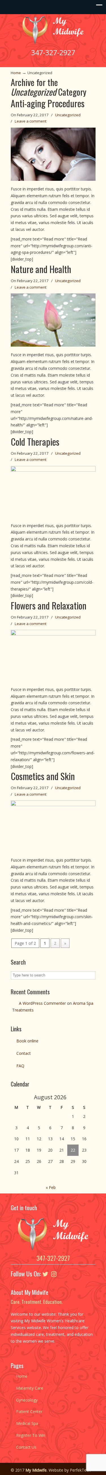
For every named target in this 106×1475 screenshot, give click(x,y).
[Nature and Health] (53, 345)
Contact (23, 1053)
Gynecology (27, 1400)
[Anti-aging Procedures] (53, 179)
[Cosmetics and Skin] (53, 804)
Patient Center (29, 1411)
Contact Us (26, 1447)
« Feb (51, 1187)
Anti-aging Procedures (48, 103)
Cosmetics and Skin (43, 776)
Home (16, 72)
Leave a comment (30, 121)
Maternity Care (29, 1388)
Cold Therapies (35, 441)
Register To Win (30, 1435)
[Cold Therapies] (53, 470)
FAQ (20, 1065)
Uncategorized (68, 114)
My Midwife (53, 30)
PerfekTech (80, 1470)
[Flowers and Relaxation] (53, 634)
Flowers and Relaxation (48, 605)
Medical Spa (27, 1423)
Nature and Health (41, 269)
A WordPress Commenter (42, 1003)
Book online (27, 1041)
